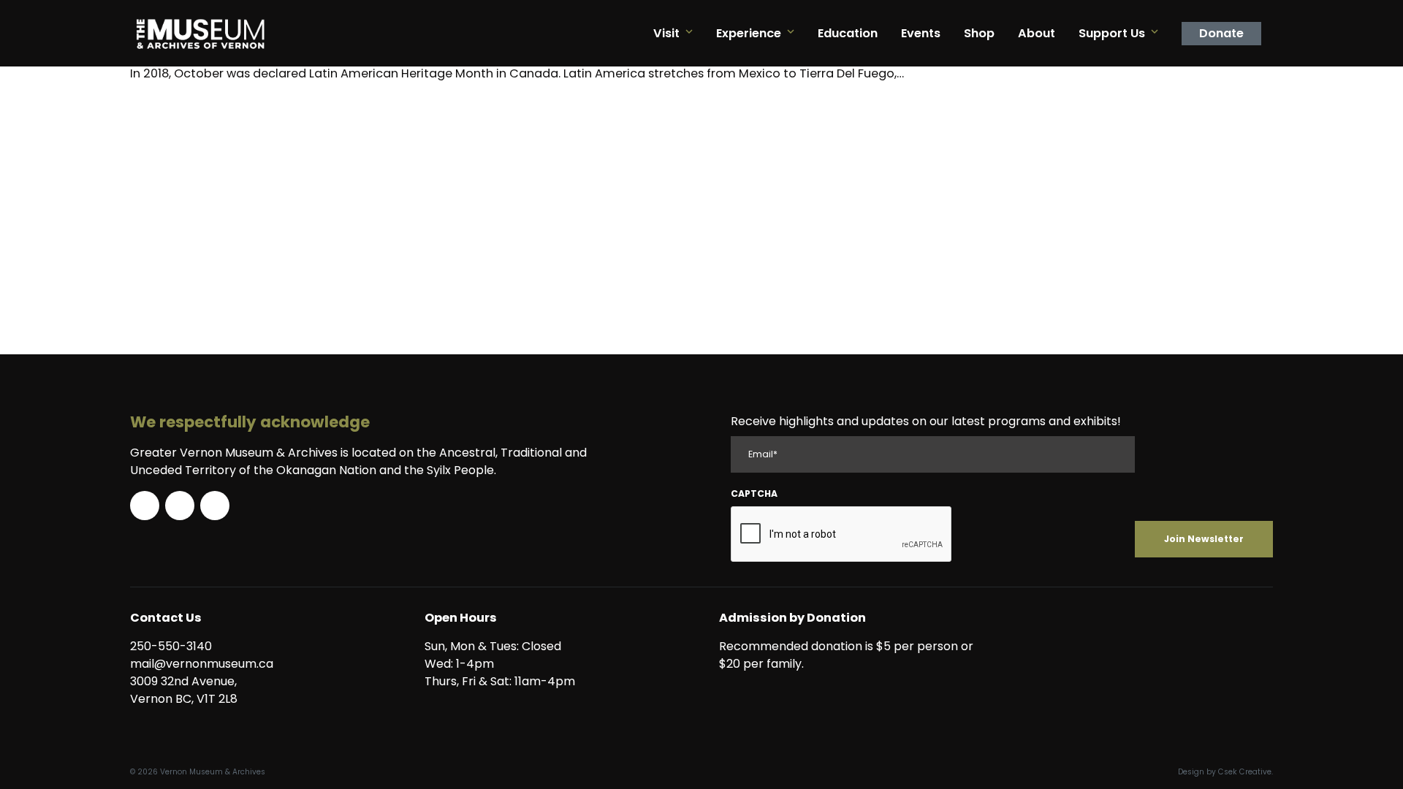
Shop (979, 33)
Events (920, 33)
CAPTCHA (754, 493)
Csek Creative (1244, 771)
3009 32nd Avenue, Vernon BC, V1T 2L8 (186, 690)
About (1036, 33)
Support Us (1112, 33)
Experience (748, 33)
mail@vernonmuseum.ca (201, 663)
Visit (666, 33)
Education (848, 33)
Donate (1221, 33)
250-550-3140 (171, 646)
